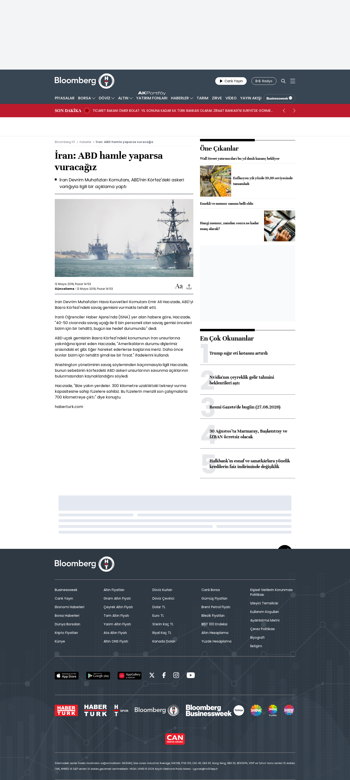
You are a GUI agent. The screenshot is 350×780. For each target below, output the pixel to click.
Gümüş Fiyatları (214, 598)
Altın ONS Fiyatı (116, 641)
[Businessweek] (215, 710)
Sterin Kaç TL (163, 624)
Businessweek (66, 589)
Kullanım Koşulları (264, 611)
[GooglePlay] (98, 675)
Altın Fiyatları (114, 589)
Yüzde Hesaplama (216, 641)
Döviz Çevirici (163, 598)
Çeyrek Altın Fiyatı (118, 607)
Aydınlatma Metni (265, 620)
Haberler (85, 142)
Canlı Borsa (210, 589)
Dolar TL (158, 607)
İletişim (256, 646)
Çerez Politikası (262, 629)
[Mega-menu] (292, 81)
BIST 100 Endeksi (214, 624)
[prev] (284, 110)
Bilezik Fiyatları (213, 615)
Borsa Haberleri (67, 615)
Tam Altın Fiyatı (116, 615)
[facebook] (164, 676)
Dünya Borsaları (67, 624)
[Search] (283, 81)
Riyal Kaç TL (161, 632)
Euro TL (158, 615)
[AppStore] (67, 675)
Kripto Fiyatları (66, 632)
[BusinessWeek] (279, 98)
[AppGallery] (129, 675)
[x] (152, 676)
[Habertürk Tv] (95, 710)
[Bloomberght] (84, 81)
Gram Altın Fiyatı (117, 598)
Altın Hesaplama (214, 632)
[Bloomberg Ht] (157, 710)
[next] (294, 110)
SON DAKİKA (68, 110)
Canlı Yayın (64, 598)
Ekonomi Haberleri (69, 607)
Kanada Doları (163, 641)
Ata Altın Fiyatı (115, 632)
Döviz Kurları (162, 589)
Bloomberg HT (65, 142)
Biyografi (257, 637)
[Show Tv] (256, 710)
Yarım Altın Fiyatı (117, 624)
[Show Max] (289, 710)
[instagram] (176, 676)
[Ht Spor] (120, 710)
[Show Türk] (272, 710)
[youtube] (191, 676)
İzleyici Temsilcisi (264, 603)
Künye (60, 641)
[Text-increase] (179, 286)
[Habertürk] (66, 710)
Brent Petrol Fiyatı (215, 607)
